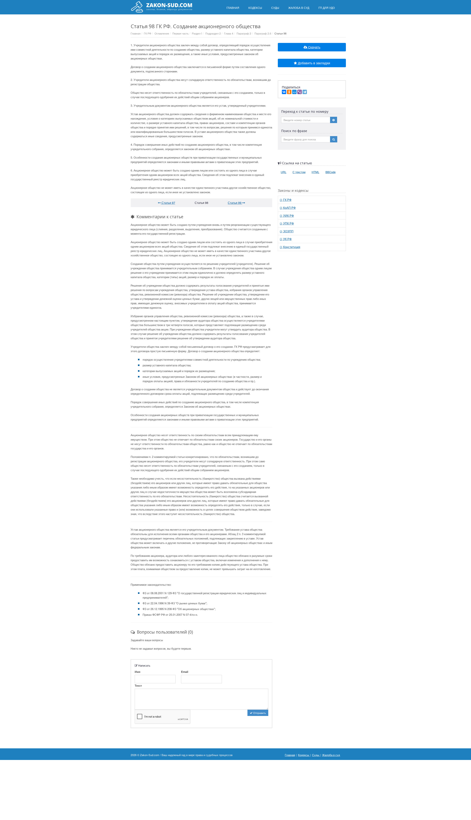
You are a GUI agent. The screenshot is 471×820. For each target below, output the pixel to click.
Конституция (291, 247)
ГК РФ (147, 33)
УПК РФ (288, 223)
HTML (315, 172)
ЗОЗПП (287, 231)
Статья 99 (235, 203)
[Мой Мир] (294, 92)
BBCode (330, 172)
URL (283, 172)
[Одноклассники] (289, 92)
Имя (137, 672)
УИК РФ (288, 215)
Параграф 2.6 (262, 33)
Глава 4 (228, 33)
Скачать (313, 47)
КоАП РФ (289, 208)
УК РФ (287, 239)
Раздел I (197, 33)
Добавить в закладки (313, 62)
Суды (316, 755)
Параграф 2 (244, 33)
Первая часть (180, 33)
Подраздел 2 (213, 33)
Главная (136, 33)
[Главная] (161, 7)
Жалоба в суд (331, 755)
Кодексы (304, 755)
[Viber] (299, 92)
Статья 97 (168, 203)
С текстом (299, 172)
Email (184, 672)
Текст (138, 686)
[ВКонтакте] (284, 92)
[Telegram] (304, 92)
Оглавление (162, 33)
